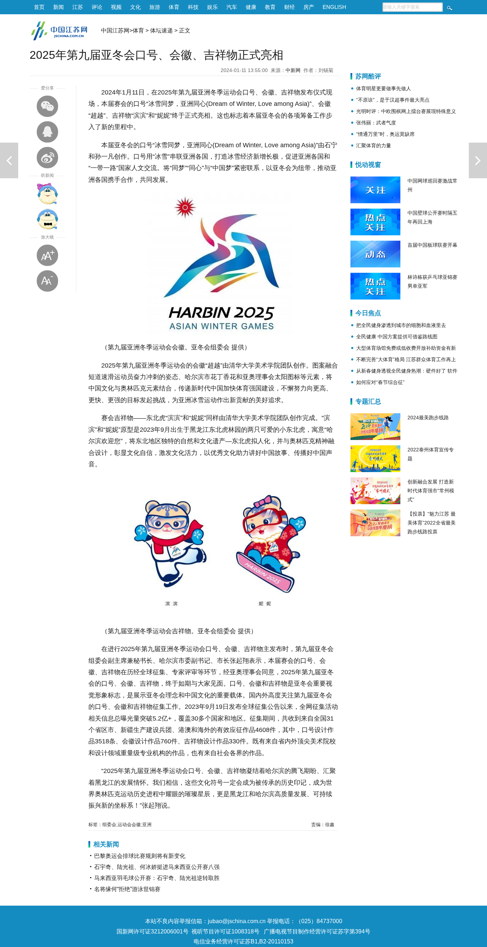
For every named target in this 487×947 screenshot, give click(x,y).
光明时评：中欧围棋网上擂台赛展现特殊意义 (406, 111)
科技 (193, 7)
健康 (251, 7)
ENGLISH (334, 7)
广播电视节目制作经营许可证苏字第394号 (317, 931)
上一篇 (9, 160)
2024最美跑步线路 (428, 417)
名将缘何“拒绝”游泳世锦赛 (127, 889)
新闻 (58, 7)
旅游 (154, 7)
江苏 (77, 7)
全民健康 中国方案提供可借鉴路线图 (396, 336)
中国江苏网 (115, 30)
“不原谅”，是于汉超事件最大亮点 (393, 100)
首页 (39, 7)
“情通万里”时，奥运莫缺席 (385, 134)
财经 (289, 7)
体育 (174, 7)
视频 (116, 7)
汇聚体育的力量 (373, 145)
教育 (270, 7)
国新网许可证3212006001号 (153, 931)
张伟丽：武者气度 (376, 123)
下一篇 (478, 160)
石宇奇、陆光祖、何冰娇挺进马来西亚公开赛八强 (157, 867)
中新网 (293, 70)
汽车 (231, 7)
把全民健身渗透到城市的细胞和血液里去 (401, 325)
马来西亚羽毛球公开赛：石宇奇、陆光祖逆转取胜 (157, 878)
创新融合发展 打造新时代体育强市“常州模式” (430, 490)
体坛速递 (161, 30)
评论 (97, 7)
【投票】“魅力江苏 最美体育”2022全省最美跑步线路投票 (431, 522)
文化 (135, 7)
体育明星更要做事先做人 (383, 88)
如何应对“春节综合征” (380, 382)
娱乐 (212, 7)
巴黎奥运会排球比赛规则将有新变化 (139, 856)
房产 (308, 7)
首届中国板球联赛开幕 (432, 245)
